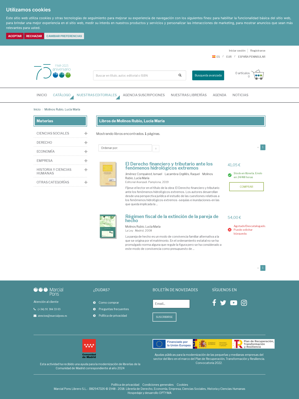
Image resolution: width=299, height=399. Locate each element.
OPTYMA (165, 393)
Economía (46, 151)
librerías (189, 95)
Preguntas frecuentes (114, 309)
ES (218, 56)
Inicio (43, 95)
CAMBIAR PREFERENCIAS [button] (64, 36)
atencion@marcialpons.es (52, 315)
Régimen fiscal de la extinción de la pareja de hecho (171, 218)
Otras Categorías (53, 182)
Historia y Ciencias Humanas (54, 171)
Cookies (182, 384)
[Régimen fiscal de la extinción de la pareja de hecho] (107, 226)
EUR (229, 56)
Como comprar (109, 302)
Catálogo (62, 95)
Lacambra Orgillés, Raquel (182, 174)
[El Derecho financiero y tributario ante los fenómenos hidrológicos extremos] (107, 174)
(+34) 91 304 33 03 (49, 309)
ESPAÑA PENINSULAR (251, 56)
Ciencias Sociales (53, 133)
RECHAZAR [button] (34, 36)
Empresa (45, 161)
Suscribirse (164, 317)
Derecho (44, 142)
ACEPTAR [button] (15, 36)
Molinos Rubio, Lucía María (62, 109)
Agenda (219, 95)
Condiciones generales (158, 384)
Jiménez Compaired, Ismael (143, 174)
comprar (246, 186)
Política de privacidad (113, 315)
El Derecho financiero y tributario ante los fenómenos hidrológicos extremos (169, 166)
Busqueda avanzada (208, 75)
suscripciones (144, 95)
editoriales (97, 95)
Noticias (240, 95)
